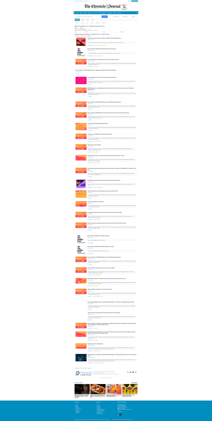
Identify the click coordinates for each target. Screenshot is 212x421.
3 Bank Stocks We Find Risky (94, 144)
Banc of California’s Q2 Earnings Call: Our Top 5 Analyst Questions (103, 59)
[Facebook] (130, 373)
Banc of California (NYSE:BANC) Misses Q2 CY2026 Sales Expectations (104, 102)
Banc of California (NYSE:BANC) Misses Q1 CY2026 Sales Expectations (104, 257)
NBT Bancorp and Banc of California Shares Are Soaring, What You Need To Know (106, 278)
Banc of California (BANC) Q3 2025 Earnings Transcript (101, 246)
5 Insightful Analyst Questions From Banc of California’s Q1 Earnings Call (104, 212)
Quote (86, 31)
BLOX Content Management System (121, 419)
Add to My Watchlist (95, 30)
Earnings (96, 66)
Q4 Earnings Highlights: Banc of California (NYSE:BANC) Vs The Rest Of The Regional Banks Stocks (110, 302)
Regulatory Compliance (100, 45)
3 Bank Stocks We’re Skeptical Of (95, 343)
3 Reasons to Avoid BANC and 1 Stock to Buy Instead (99, 134)
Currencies (92, 22)
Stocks (83, 19)
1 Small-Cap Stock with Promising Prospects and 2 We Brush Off (102, 191)
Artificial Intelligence (98, 141)
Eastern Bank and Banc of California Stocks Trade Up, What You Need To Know (105, 155)
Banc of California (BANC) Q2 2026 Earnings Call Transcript (102, 48)
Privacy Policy (109, 373)
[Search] (137, 12)
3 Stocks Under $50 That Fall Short (95, 201)
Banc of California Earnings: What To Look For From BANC (101, 267)
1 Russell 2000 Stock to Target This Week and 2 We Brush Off (101, 77)
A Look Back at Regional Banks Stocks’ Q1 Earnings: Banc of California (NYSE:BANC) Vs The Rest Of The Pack (111, 169)
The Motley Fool (91, 45)
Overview (83, 22)
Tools (93, 19)
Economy (98, 162)
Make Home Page (134, 1)
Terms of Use (102, 419)
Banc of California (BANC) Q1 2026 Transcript (98, 235)
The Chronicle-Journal (83, 419)
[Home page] (106, 6)
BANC (102, 26)
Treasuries (104, 22)
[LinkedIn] (133, 373)
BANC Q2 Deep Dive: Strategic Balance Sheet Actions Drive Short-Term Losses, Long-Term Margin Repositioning (110, 88)
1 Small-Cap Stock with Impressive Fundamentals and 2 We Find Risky (103, 312)
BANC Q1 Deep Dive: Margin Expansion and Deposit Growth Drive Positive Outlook (106, 223)
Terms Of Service (116, 373)
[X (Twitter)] (128, 373)
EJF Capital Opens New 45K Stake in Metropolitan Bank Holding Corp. (104, 180)
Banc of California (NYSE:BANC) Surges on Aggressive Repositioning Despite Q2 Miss (96, 70)
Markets (77, 19)
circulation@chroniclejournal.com (126, 409)
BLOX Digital (130, 419)
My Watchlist (125, 16)
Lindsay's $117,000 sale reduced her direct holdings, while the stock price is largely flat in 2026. (106, 42)
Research (122, 31)
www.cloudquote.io (112, 371)
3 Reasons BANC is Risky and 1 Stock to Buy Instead (99, 289)
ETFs (88, 19)
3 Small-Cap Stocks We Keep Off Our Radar (97, 123)
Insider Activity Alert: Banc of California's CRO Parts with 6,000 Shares (104, 38)
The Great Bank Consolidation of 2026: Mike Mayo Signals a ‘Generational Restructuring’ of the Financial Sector (111, 355)
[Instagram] (136, 373)
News (87, 22)
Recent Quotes (115, 16)
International (98, 22)
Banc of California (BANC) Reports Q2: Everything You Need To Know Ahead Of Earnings (108, 112)
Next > (89, 368)
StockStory (90, 66)
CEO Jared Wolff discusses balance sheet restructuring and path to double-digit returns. (104, 53)
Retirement (104, 45)
